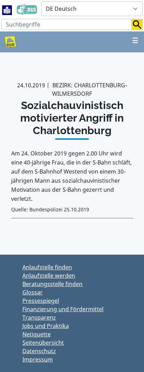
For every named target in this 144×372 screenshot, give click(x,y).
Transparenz (39, 317)
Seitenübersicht (43, 343)
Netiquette (36, 334)
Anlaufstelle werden (48, 275)
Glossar (32, 292)
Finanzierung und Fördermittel (62, 309)
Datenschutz (39, 351)
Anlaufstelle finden (47, 267)
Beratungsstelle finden (52, 284)
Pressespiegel (40, 301)
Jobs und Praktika (45, 326)
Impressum (37, 359)
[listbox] (92, 8)
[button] (137, 24)
